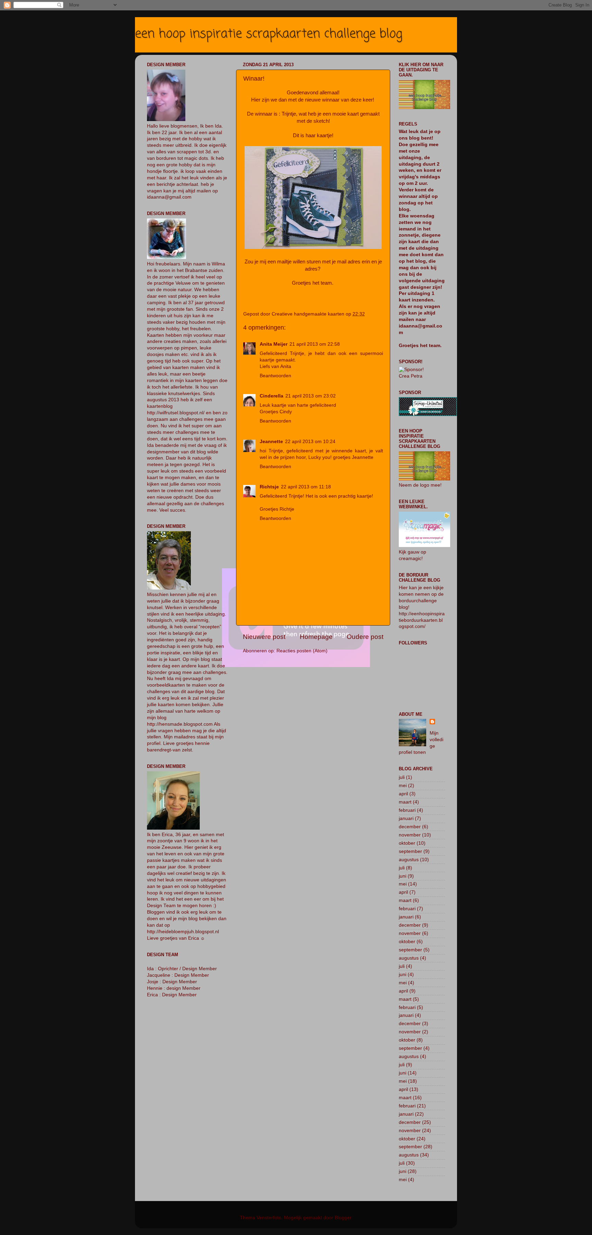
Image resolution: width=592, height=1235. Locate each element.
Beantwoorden (275, 375)
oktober (407, 843)
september (410, 851)
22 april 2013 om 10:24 (310, 441)
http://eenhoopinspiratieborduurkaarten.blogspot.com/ (422, 620)
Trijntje (289, 114)
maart (405, 802)
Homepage (316, 636)
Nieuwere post (264, 636)
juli (402, 777)
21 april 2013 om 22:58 (314, 344)
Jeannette (271, 441)
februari (407, 810)
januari (406, 818)
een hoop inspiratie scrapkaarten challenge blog (268, 34)
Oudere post (365, 636)
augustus (409, 859)
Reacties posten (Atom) (302, 650)
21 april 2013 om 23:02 (310, 396)
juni (402, 876)
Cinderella (271, 396)
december (410, 826)
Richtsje (269, 486)
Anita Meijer (273, 344)
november (410, 835)
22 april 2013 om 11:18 (306, 486)
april (403, 793)
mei (403, 785)
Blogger (343, 1217)
